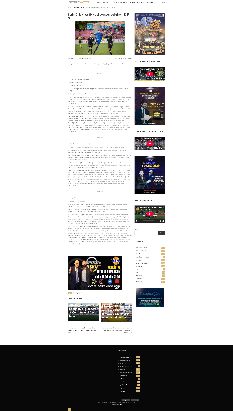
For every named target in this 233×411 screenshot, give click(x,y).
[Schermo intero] (163, 221)
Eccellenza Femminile (142, 257)
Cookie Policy (135, 400)
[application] (150, 214)
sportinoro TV (140, 275)
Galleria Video (151, 2)
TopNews (77, 293)
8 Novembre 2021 (86, 58)
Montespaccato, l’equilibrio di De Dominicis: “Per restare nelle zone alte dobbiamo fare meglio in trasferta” (117, 330)
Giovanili (132, 2)
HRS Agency (119, 404)
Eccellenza (139, 254)
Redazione (106, 2)
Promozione (140, 266)
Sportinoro (107, 400)
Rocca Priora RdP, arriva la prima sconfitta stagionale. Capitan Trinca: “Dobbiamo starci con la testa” (83, 330)
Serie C (138, 272)
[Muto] (160, 221)
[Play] (137, 221)
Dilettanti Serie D (79, 7)
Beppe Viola (140, 2)
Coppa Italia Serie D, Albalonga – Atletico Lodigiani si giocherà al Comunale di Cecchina (82, 309)
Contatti (162, 2)
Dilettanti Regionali (119, 2)
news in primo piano (142, 263)
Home (98, 2)
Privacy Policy (125, 400)
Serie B (138, 269)
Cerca (136, 229)
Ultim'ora (129, 58)
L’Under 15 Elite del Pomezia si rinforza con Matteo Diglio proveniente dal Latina (116, 311)
